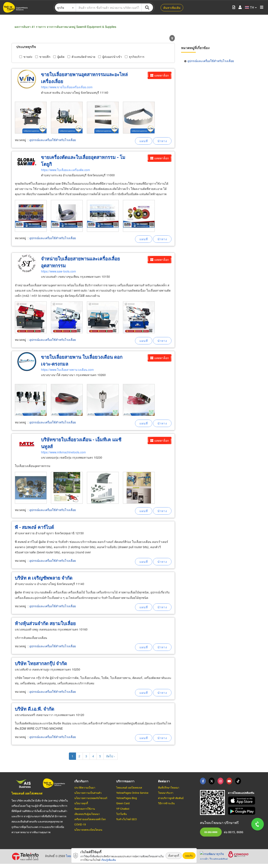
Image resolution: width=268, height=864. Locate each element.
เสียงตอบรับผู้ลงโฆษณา (87, 814)
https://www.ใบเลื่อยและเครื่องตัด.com (65, 170)
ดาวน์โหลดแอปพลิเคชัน (241, 793)
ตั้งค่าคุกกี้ (173, 855)
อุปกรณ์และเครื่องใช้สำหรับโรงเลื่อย (52, 140)
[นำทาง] (162, 141)
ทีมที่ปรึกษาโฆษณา (168, 787)
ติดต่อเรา (164, 781)
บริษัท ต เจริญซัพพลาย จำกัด (43, 577)
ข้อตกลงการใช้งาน (84, 808)
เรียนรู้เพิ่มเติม (108, 859)
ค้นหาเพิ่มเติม (171, 7)
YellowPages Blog (126, 798)
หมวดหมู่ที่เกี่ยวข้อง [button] (195, 47)
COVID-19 (80, 824)
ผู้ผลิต (60, 56)
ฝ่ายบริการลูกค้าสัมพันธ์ (171, 798)
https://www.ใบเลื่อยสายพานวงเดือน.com (67, 369)
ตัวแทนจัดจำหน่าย (83, 56)
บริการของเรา (125, 781)
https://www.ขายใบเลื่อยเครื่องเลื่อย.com (67, 87)
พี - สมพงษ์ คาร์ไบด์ (34, 527)
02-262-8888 (210, 832)
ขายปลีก (44, 56)
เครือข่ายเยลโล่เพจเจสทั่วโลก (90, 819)
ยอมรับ (189, 855)
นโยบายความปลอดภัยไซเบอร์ (90, 798)
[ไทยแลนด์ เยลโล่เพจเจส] (212, 781)
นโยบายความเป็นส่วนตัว (88, 792)
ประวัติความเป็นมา (84, 787)
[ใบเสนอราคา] (233, 7)
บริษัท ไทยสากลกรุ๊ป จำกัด (41, 663)
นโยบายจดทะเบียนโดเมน (88, 829)
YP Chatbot (122, 808)
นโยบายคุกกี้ (81, 803)
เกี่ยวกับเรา (81, 781)
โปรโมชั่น (121, 814)
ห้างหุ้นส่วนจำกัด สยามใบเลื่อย (45, 623)
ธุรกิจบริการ (136, 56)
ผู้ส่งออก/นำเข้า (112, 56)
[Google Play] (242, 811)
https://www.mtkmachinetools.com (63, 452)
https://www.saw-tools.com (58, 271)
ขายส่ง (27, 56)
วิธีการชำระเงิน (166, 803)
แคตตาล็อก (161, 75)
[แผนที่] (143, 141)
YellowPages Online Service (132, 792)
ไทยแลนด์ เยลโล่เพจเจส (27, 793)
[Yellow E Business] (203, 781)
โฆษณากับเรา (165, 792)
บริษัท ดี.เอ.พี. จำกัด (34, 708)
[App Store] (242, 801)
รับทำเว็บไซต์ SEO (126, 819)
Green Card (123, 803)
